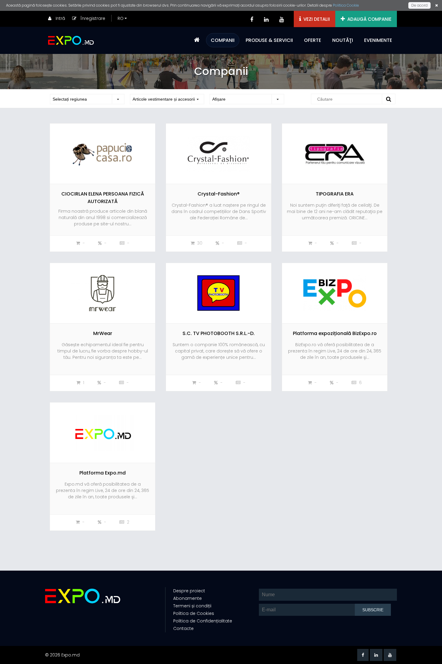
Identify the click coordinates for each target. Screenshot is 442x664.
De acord (419, 5)
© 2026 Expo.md (62, 655)
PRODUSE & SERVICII (269, 40)
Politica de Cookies (193, 613)
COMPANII (223, 40)
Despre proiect (189, 591)
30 (199, 243)
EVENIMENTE (378, 40)
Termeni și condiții (192, 606)
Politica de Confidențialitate (202, 621)
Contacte (183, 628)
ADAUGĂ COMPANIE (368, 19)
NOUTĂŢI (342, 40)
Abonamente (187, 598)
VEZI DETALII (315, 19)
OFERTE (312, 40)
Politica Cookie (346, 5)
